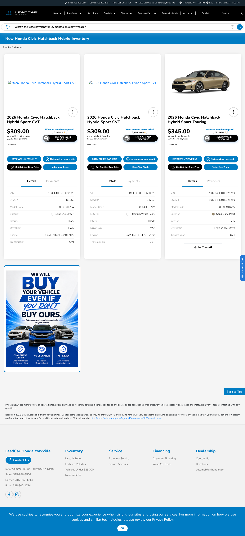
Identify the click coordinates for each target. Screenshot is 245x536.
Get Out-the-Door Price (27, 167)
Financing (161, 451)
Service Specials (118, 464)
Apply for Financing (164, 458)
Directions (202, 464)
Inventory (74, 451)
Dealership (206, 451)
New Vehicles (73, 475)
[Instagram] (17, 494)
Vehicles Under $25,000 (79, 469)
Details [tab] (31, 181)
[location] (136, 3)
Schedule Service (119, 458)
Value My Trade (162, 464)
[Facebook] (9, 494)
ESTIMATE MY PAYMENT (24, 159)
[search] (241, 13)
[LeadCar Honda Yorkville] (22, 13)
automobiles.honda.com (210, 469)
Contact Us (20, 460)
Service (115, 451)
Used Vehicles (73, 458)
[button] (73, 112)
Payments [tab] (52, 181)
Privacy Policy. (163, 519)
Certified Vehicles (75, 464)
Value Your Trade (60, 167)
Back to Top (234, 392)
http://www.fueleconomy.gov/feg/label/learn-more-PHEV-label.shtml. (126, 418)
